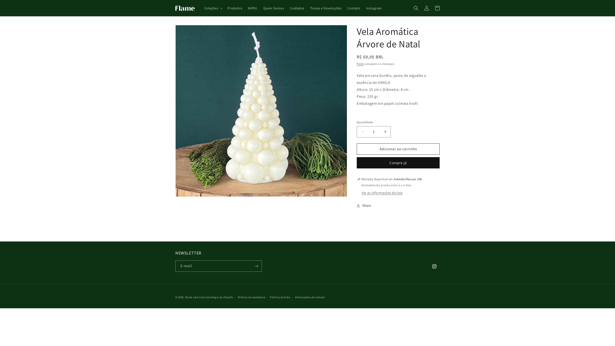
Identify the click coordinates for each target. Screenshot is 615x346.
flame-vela (191, 297)
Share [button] (366, 205)
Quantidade (365, 122)
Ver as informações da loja (382, 193)
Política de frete (280, 297)
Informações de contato (310, 297)
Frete (360, 64)
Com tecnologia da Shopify (216, 297)
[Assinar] (256, 266)
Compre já (398, 163)
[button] (213, 8)
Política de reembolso (251, 297)
